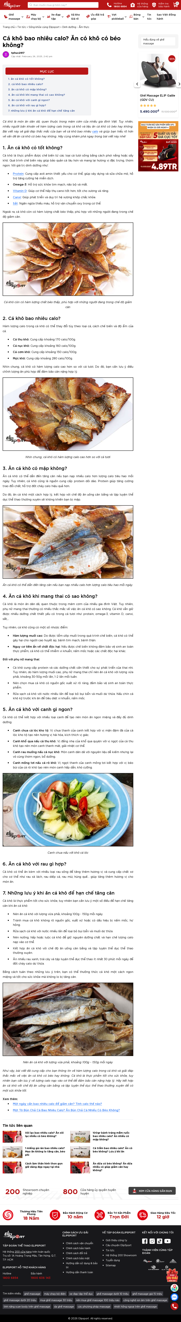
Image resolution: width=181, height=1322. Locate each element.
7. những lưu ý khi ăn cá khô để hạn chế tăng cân (41, 110)
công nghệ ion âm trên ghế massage (145, 1300)
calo (95, 131)
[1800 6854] (174, 1306)
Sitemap (111, 1265)
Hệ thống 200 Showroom (121, 1255)
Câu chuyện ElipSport (119, 1245)
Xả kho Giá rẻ (75, 16)
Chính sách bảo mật (78, 1258)
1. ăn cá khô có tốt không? (26, 78)
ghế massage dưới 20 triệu (20, 1300)
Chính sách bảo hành (78, 1248)
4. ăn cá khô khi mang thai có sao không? (36, 94)
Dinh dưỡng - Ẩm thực (75, 26)
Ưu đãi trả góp (97, 16)
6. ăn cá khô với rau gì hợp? (27, 105)
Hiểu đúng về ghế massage (153, 41)
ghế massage (32, 1293)
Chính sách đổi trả (76, 1253)
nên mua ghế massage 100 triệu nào (97, 1300)
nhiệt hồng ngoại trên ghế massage (135, 1306)
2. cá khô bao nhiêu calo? (25, 84)
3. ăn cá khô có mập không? (27, 89)
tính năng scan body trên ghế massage (27, 1306)
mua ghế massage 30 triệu (56, 1300)
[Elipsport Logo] (12, 4)
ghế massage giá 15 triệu (147, 1293)
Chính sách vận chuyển (79, 1243)
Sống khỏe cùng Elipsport (44, 26)
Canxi (17, 197)
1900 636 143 (41, 1277)
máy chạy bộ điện (55, 1293)
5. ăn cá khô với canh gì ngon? (29, 100)
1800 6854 (10, 1277)
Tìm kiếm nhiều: (12, 1293)
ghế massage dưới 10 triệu (113, 1293)
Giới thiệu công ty (116, 1240)
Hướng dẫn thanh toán (79, 1272)
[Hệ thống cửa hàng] (174, 1288)
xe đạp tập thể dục (81, 1293)
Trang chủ (9, 26)
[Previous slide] (137, 84)
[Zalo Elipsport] (174, 1297)
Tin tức (149, 16)
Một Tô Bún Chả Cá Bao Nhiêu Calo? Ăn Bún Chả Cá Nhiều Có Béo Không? (66, 1110)
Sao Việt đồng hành (166, 16)
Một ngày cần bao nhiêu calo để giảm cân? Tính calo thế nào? (57, 1103)
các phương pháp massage (94, 1306)
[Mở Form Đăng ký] (172, 1273)
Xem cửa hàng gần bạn (155, 1190)
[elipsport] (147, 1261)
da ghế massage (64, 1306)
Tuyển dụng (113, 1260)
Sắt (15, 203)
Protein (18, 173)
